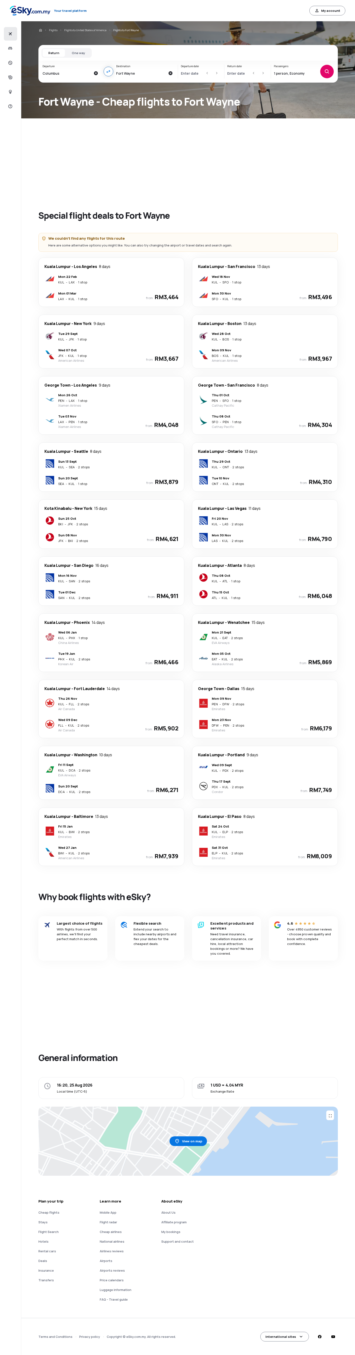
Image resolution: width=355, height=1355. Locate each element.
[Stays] (10, 48)
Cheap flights (48, 1212)
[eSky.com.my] (40, 30)
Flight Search (48, 1232)
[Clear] (96, 73)
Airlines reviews (112, 1251)
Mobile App (108, 1212)
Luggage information (115, 1290)
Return (53, 53)
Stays (43, 1222)
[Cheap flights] (10, 34)
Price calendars (112, 1280)
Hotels (43, 1241)
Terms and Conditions (55, 1336)
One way (78, 53)
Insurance (46, 1270)
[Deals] (10, 63)
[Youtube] (333, 1336)
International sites (280, 1336)
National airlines (112, 1241)
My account (330, 10)
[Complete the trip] (10, 77)
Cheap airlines (111, 1232)
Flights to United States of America (85, 30)
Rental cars (47, 1251)
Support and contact (177, 1241)
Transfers (46, 1280)
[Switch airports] (108, 71)
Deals (42, 1261)
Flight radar (108, 1222)
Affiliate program (174, 1222)
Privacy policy (89, 1336)
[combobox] (67, 73)
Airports (106, 1261)
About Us (168, 1212)
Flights (53, 30)
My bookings (170, 1232)
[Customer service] (10, 106)
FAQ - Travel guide (114, 1299)
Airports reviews (112, 1270)
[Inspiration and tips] (10, 92)
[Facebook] (319, 1336)
